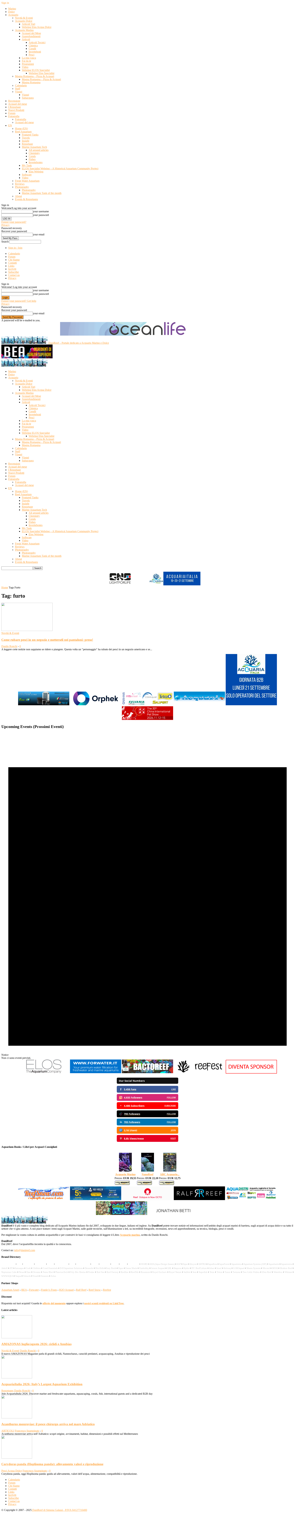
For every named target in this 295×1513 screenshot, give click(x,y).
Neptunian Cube (9, 1272)
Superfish (203, 1272)
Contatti (12, 262)
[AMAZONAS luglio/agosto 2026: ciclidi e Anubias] (16, 1337)
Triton (219, 1272)
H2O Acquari (66, 1289)
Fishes (32, 159)
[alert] (147, 896)
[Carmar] (147, 704)
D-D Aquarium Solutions (71, 1268)
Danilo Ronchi (9, 646)
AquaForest (224, 1264)
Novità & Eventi (24, 17)
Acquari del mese (17, 103)
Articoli (26, 39)
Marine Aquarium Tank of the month (41, 193)
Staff (17, 88)
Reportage (27, 143)
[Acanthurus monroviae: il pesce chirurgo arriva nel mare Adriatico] (16, 1417)
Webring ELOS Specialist (36, 70)
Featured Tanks (30, 134)
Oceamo (36, 1272)
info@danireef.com (24, 1250)
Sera (194, 1272)
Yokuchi (27, 1276)
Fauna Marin (131, 1268)
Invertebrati (35, 51)
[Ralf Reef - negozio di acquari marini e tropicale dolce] (199, 1199)
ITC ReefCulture (199, 1268)
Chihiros (37, 1268)
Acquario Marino (24, 30)
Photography (22, 186)
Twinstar (237, 1272)
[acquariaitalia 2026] (251, 704)
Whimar (288, 1272)
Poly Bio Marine (78, 1272)
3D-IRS (144, 1264)
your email (38, 234)
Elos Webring (36, 171)
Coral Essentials (50, 1268)
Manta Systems (254, 1268)
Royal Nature (175, 1272)
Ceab (28, 1268)
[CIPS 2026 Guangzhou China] (147, 719)
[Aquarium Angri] (95, 1199)
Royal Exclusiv (159, 1272)
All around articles (38, 150)
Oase (28, 1272)
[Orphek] (95, 704)
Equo (120, 1268)
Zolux (53, 1276)
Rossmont (145, 1272)
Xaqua (18, 1276)
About (18, 196)
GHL (169, 1268)
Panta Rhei (48, 1272)
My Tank (27, 165)
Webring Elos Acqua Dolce (36, 27)
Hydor (186, 1268)
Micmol (266, 1268)
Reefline (125, 1272)
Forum (11, 113)
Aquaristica (236, 1264)
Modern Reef (286, 1268)
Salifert (187, 1272)
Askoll (4, 1268)
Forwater (34, 1289)
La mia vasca (29, 57)
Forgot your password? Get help (18, 300)
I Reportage (14, 107)
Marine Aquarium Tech (34, 147)
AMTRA (202, 1264)
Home (4, 587)
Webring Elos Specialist (41, 73)
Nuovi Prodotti (16, 110)
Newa (21, 1272)
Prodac (91, 1272)
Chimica (33, 45)
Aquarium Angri (10, 1289)
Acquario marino (130, 1234)
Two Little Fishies (251, 1272)
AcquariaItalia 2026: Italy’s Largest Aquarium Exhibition (41, 1384)
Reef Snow (95, 1289)
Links (11, 265)
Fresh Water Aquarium (27, 180)
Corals (32, 156)
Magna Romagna (31, 82)
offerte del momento (54, 1303)
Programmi (28, 64)
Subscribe (13, 272)
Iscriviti (12, 268)
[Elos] (43, 1072)
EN (10, 125)
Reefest (107, 1289)
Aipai (185, 1264)
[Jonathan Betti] (173, 1214)
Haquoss (177, 1268)
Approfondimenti (31, 36)
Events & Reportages (26, 199)
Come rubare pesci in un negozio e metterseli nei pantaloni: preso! (47, 640)
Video (25, 67)
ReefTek (135, 1272)
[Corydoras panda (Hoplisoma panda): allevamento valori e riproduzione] (16, 1457)
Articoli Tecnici (37, 42)
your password (41, 215)
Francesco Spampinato (27, 1430)
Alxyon (192, 1264)
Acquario (13, 14)
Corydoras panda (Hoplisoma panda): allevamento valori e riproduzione (52, 1464)
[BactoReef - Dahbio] (147, 1072)
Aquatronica (286, 1264)
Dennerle (89, 1268)
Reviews (19, 183)
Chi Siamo (14, 259)
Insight (25, 140)
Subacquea (28, 97)
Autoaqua (19, 1268)
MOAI (275, 1268)
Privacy (5, 225)
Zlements (44, 1276)
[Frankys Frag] (121, 1214)
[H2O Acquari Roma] (199, 704)
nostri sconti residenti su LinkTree (104, 1303)
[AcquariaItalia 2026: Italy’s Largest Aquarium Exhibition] (16, 1377)
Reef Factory (112, 1272)
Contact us (14, 275)
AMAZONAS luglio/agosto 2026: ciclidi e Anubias (36, 1344)
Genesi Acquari (158, 1268)
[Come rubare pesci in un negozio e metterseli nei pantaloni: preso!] (27, 630)
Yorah (35, 1276)
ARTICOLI (7, 1430)
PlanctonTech (61, 1272)
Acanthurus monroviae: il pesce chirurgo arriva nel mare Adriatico (48, 1424)
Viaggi (18, 91)
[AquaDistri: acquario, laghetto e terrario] (251, 1199)
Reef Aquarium (23, 131)
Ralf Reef (81, 1289)
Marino (12, 8)
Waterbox (278, 1272)
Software (27, 174)
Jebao (211, 1268)
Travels (26, 137)
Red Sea (100, 1272)
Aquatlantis (273, 1264)
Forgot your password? (13, 222)
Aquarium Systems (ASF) (254, 1264)
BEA (24, 1289)
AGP (179, 1264)
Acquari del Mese (31, 33)
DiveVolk (99, 1268)
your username (41, 211)
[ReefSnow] (43, 1199)
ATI (11, 1268)
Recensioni (14, 100)
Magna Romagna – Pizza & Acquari (34, 76)
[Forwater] (95, 1072)
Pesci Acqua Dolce (11, 1470)
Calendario (21, 85)
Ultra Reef (266, 1272)
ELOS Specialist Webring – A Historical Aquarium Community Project (60, 168)
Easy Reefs (111, 1268)
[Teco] (43, 704)
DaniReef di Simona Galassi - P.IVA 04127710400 (59, 1510)
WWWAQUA (7, 1276)
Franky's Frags (49, 1289)
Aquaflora (212, 1264)
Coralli (32, 48)
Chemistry (34, 153)
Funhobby (144, 1268)
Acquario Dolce (23, 20)
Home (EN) (21, 128)
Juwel (219, 1268)
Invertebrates (36, 162)
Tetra (212, 1272)
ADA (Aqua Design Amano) (162, 1264)
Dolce (11, 11)
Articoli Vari (28, 24)
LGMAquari (238, 1268)
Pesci (31, 54)
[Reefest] (199, 1072)
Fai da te (26, 60)
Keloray (227, 1268)
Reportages (7, 1390)
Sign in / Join (15, 247)
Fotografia (13, 116)
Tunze (227, 1272)
